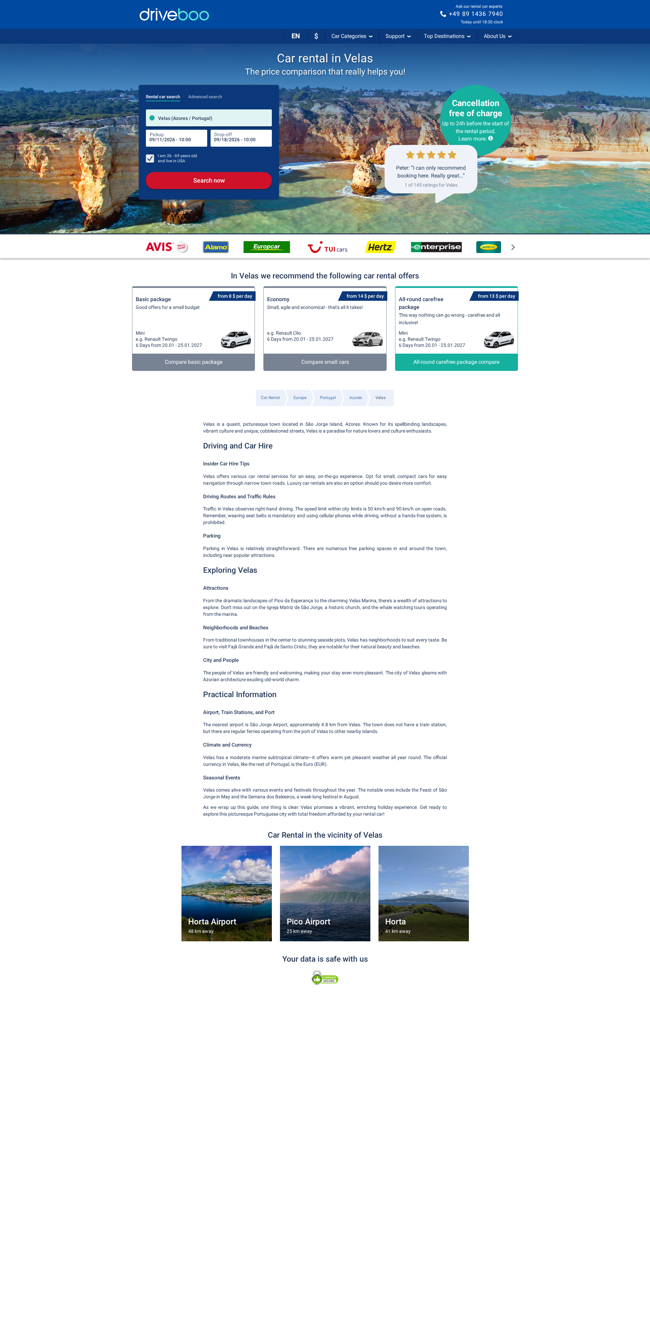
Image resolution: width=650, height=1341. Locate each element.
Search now (209, 180)
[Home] (174, 14)
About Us (494, 36)
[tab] (163, 95)
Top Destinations (444, 36)
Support (395, 36)
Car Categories (348, 36)
